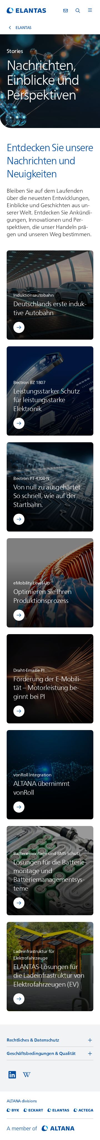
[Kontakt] (65, 10)
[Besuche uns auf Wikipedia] (26, 1074)
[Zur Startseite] (26, 11)
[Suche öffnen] (77, 10)
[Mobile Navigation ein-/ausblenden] (90, 10)
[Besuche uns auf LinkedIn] (12, 1074)
